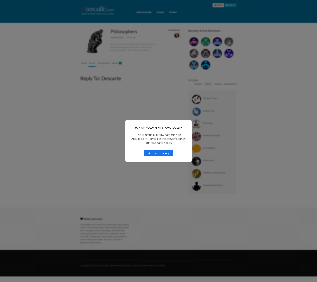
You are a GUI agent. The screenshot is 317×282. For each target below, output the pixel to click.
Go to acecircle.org (158, 153)
